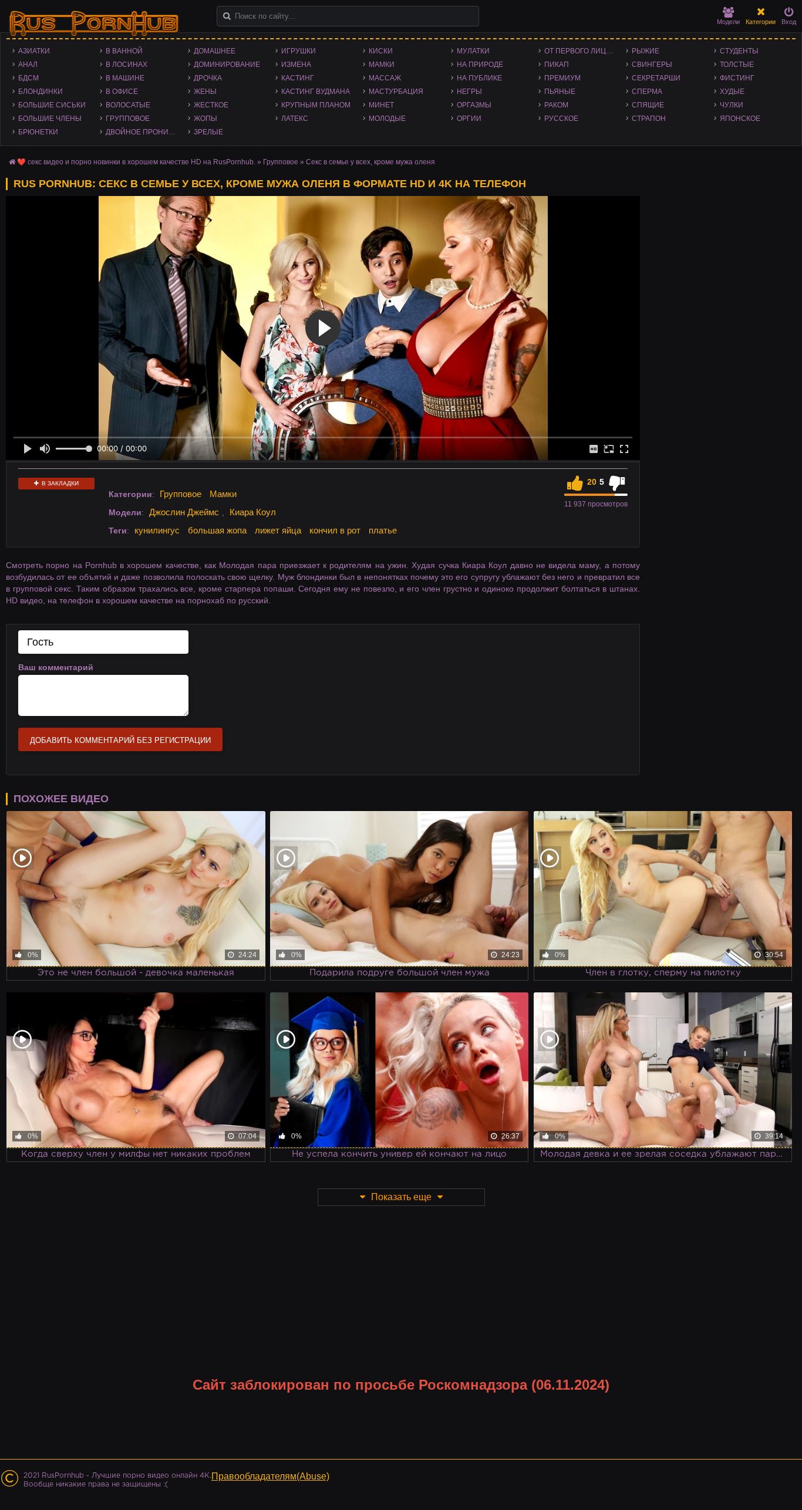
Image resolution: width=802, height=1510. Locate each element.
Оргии (469, 118)
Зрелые (208, 132)
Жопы (205, 118)
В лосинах (126, 64)
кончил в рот (334, 530)
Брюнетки (38, 132)
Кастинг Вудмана (315, 91)
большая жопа (217, 530)
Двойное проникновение (143, 132)
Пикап (556, 64)
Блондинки (40, 91)
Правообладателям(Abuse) (270, 1476)
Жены (205, 91)
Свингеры (652, 64)
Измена (296, 64)
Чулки (731, 105)
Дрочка (208, 78)
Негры (469, 91)
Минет (381, 105)
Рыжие (645, 51)
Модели (728, 21)
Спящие (648, 105)
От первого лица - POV (582, 51)
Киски (381, 51)
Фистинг (737, 78)
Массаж (385, 78)
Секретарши (656, 78)
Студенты (739, 51)
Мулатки (473, 51)
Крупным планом (316, 105)
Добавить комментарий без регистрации (120, 740)
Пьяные (559, 91)
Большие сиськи (52, 105)
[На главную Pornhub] (94, 24)
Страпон (649, 118)
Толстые (737, 64)
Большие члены (50, 118)
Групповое (128, 118)
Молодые (387, 118)
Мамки (382, 64)
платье (383, 530)
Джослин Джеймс (184, 512)
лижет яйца (278, 530)
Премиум (562, 78)
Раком (556, 105)
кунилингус (157, 530)
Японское (740, 118)
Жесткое (211, 105)
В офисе (122, 91)
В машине (125, 78)
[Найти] (227, 16)
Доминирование (227, 64)
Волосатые (128, 105)
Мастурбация (396, 91)
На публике (479, 78)
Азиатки (34, 51)
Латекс (294, 118)
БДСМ (28, 78)
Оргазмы (474, 105)
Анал (28, 64)
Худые (732, 91)
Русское (561, 118)
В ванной (124, 51)
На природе (480, 64)
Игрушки (298, 51)
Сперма (647, 91)
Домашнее (214, 51)
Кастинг (297, 78)
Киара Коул (253, 512)
